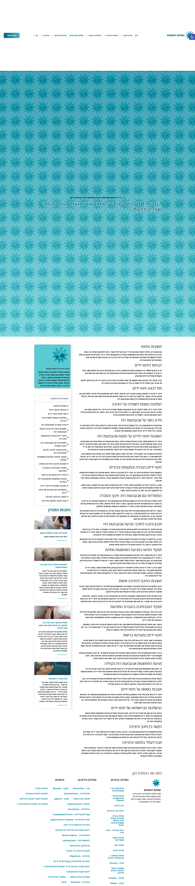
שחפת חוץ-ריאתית (81, 798)
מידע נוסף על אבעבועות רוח (53, 424)
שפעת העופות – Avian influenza (116, 856)
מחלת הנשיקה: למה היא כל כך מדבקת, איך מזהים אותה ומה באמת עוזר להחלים (53, 625)
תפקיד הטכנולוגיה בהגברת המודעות (54, 469)
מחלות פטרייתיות (76, 35)
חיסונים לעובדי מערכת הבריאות (34, 798)
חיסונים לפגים (41, 788)
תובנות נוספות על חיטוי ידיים (53, 485)
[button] (192, 37)
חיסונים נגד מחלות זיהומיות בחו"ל (32, 804)
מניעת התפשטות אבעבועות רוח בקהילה (52, 480)
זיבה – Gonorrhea (81, 788)
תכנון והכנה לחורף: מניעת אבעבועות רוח (54, 451)
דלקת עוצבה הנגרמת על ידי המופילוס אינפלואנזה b (67, 866)
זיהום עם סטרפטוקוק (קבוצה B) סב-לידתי (71, 861)
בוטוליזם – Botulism (80, 882)
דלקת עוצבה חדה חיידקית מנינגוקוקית (72, 830)
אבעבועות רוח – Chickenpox (117, 789)
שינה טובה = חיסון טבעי (57, 678)
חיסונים (46, 35)
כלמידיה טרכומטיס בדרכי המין (77, 824)
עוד (36, 35)
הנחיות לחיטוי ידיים (57, 409)
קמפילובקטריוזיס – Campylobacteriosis (71, 814)
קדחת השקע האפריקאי (118, 838)
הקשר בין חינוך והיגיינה (56, 496)
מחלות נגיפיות (112, 35)
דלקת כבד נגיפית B (115, 810)
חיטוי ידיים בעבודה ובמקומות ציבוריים (53, 437)
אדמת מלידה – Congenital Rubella (117, 798)
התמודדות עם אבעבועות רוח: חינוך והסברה (53, 444)
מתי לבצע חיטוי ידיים (57, 413)
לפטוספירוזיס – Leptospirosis (76, 840)
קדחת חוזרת (118, 850)
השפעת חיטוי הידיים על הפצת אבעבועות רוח (53, 430)
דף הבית (121, 197)
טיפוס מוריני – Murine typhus (76, 835)
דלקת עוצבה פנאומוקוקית (78, 871)
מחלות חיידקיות (95, 35)
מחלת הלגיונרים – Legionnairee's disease (70, 819)
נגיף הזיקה (119, 805)
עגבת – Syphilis (61, 798)
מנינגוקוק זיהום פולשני (79, 845)
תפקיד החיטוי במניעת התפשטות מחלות (51, 458)
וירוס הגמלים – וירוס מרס (115, 831)
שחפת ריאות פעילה (56, 876)
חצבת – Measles (61, 788)
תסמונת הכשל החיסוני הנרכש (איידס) (117, 870)
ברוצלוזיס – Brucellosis (79, 809)
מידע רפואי (127, 35)
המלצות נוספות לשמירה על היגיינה (54, 419)
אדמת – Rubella (116, 878)
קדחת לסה (119, 845)
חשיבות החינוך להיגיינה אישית (52, 463)
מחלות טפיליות (61, 35)
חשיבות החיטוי (59, 405)
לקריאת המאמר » (62, 540)
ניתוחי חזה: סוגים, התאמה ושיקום (53, 533)
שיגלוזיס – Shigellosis (80, 856)
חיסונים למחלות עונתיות (37, 793)
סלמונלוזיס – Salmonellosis (77, 793)
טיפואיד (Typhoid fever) (78, 804)
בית (136, 35)
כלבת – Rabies (117, 883)
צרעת (63, 882)
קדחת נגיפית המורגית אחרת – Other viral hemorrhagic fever (116, 820)
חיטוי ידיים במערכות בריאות (54, 474)
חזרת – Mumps (117, 863)
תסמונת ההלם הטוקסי (80, 876)
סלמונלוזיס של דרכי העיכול (78, 850)
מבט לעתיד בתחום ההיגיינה (54, 500)
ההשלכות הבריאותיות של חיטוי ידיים (52, 491)
